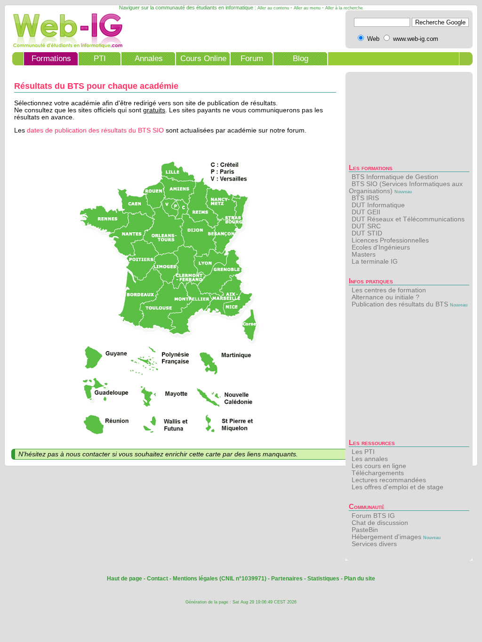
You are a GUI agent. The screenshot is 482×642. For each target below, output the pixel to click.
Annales (149, 58)
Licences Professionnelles (390, 240)
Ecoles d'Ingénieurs (381, 247)
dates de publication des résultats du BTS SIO (95, 130)
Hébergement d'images (386, 536)
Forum (252, 58)
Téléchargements (378, 473)
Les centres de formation (389, 290)
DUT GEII (366, 212)
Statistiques (323, 578)
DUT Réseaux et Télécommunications (408, 219)
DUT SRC (366, 226)
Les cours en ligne (379, 466)
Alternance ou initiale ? (385, 297)
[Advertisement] (409, 376)
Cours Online (203, 58)
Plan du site (359, 578)
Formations (51, 58)
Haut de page (124, 578)
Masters (364, 254)
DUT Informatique (378, 205)
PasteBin (365, 529)
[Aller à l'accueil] (65, 45)
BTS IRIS (365, 198)
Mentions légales (195, 578)
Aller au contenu (273, 8)
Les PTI (363, 451)
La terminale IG (375, 261)
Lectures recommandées (389, 480)
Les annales (370, 458)
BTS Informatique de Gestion (395, 176)
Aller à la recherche (344, 8)
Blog (300, 58)
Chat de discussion (380, 522)
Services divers (374, 544)
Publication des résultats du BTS (400, 304)
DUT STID (367, 233)
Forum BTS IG (373, 515)
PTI (100, 58)
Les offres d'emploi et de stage (397, 487)
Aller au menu (307, 8)
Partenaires (287, 578)
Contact (157, 578)
